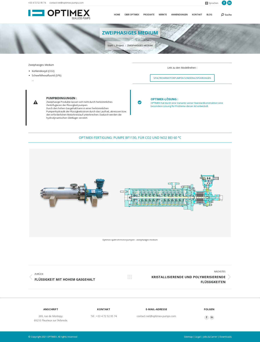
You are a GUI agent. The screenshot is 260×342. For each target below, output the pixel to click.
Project (120, 45)
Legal (198, 336)
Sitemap (188, 336)
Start (110, 45)
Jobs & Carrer (210, 336)
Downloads (225, 336)
